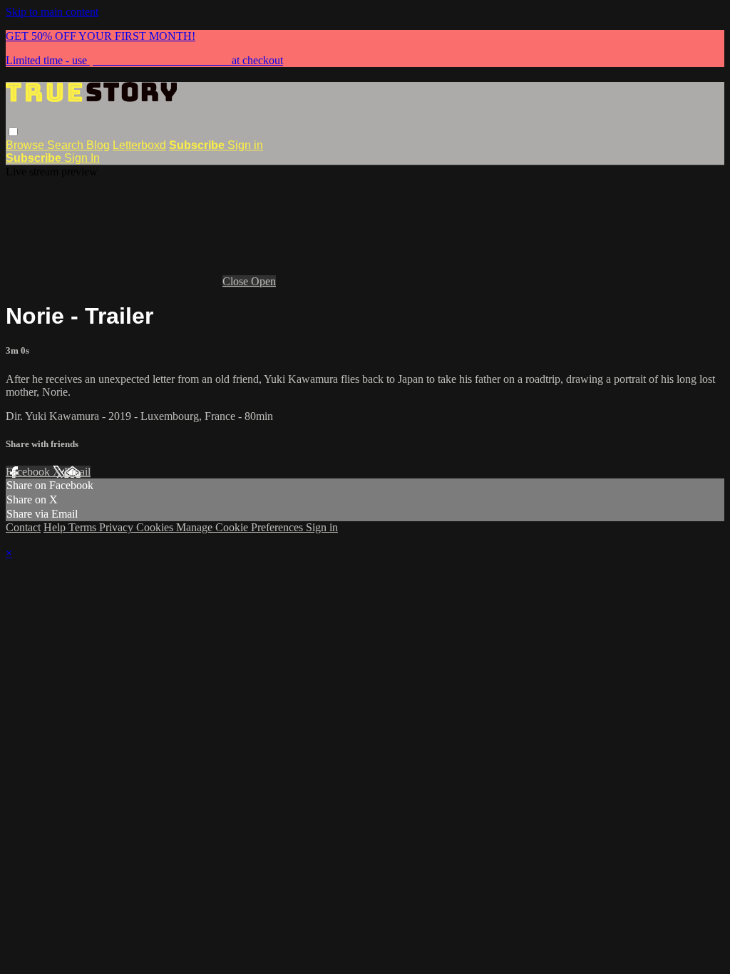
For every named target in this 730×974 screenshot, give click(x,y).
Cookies (156, 527)
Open (263, 281)
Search (66, 145)
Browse (26, 145)
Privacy (117, 527)
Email (77, 472)
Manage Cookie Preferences (241, 527)
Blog (98, 145)
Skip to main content (52, 12)
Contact (23, 527)
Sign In (82, 158)
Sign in (245, 145)
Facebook (29, 472)
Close (236, 281)
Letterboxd (139, 145)
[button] (13, 131)
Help (55, 527)
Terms (83, 527)
